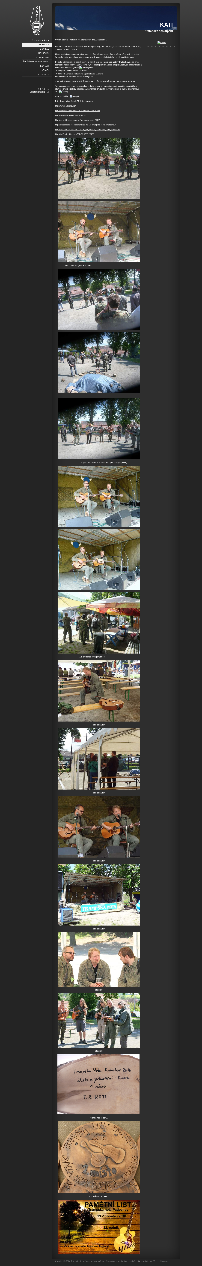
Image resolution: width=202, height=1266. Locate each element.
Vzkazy (45, 70)
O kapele (44, 49)
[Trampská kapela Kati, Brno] (36, 20)
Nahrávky (43, 53)
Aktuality (73, 40)
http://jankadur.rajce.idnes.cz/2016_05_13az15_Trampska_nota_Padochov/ (87, 129)
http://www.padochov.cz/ (65, 106)
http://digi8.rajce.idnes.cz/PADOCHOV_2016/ (74, 134)
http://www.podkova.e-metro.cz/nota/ (70, 115)
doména (112, 1261)
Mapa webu (165, 1261)
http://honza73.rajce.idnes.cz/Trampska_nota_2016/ (77, 120)
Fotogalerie (42, 57)
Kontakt (44, 66)
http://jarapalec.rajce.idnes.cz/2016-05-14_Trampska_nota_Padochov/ (85, 125)
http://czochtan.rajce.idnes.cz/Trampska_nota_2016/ (77, 111)
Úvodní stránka (61, 40)
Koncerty (43, 74)
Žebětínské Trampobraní (36, 62)
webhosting (123, 1261)
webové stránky (97, 1261)
